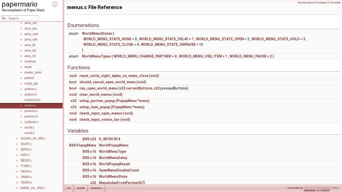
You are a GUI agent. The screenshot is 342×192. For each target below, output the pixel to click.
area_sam (31, 34)
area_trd (30, 50)
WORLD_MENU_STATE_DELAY (163, 39)
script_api (31, 83)
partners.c (31, 111)
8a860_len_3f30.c (33, 188)
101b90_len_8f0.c (33, 138)
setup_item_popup (94, 107)
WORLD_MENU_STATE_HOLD (276, 39)
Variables (335, 2)
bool (73, 82)
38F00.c (26, 149)
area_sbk (31, 39)
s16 (93, 152)
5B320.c (26, 160)
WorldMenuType (112, 152)
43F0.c (25, 155)
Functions (321, 2)
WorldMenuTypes (96, 56)
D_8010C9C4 (109, 139)
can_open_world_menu (98, 88)
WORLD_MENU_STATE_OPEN (220, 39)
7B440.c (26, 171)
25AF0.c (26, 144)
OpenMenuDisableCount (119, 170)
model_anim (33, 72)
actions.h (31, 94)
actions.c (31, 89)
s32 (122, 88)
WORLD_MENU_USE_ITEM (200, 56)
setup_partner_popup (97, 101)
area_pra (31, 28)
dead (28, 67)
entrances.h (33, 100)
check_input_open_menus (100, 113)
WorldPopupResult (114, 164)
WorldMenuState (113, 176)
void (73, 76)
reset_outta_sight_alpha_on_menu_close (113, 76)
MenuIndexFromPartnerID (120, 183)
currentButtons (139, 88)
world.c (29, 127)
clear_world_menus (95, 94)
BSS (86, 139)
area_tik (30, 45)
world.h (30, 133)
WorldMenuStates (97, 34)
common (30, 61)
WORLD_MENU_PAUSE (248, 56)
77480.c (26, 166)
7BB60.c (26, 177)
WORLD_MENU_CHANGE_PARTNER (142, 56)
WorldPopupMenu (113, 145)
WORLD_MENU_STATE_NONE (107, 39)
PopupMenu (127, 101)
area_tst (30, 56)
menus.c (30, 105)
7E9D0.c (26, 182)
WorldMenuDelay (113, 158)
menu (143, 101)
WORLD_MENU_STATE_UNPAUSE (168, 44)
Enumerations (306, 2)
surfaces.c (31, 122)
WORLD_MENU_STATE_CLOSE (108, 44)
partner (29, 78)
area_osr (31, 23)
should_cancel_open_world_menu (107, 82)
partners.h (31, 116)
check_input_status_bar (99, 120)
